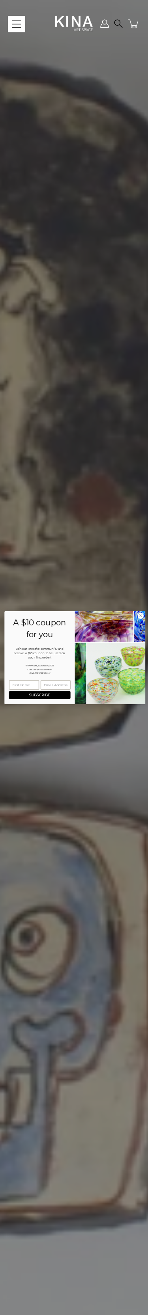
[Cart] (133, 23)
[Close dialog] (140, 615)
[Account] (104, 23)
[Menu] (16, 24)
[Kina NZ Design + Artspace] (74, 23)
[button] (118, 23)
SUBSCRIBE (39, 695)
